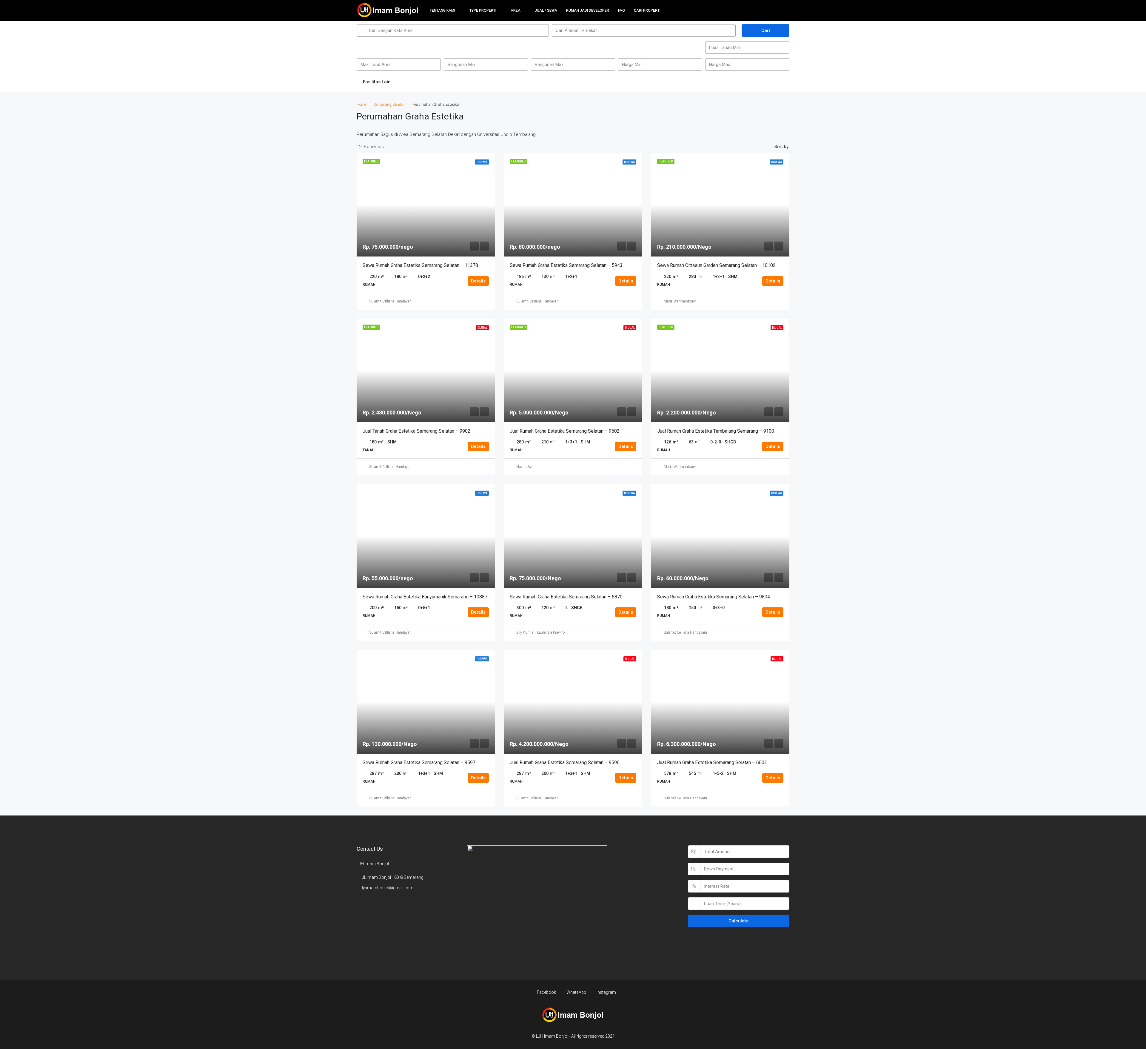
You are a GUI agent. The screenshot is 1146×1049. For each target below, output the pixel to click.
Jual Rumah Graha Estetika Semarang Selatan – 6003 (712, 762)
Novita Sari (524, 467)
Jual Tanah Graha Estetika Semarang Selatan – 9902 (416, 431)
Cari (765, 30)
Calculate (738, 921)
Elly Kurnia (524, 632)
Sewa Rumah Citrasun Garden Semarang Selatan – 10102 (716, 265)
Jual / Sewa (546, 10)
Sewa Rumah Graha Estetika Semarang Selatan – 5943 (566, 265)
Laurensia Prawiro (551, 632)
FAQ (621, 10)
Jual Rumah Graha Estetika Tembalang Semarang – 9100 (715, 431)
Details (478, 281)
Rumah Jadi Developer (587, 10)
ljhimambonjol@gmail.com (387, 887)
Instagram (606, 992)
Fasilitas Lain (376, 82)
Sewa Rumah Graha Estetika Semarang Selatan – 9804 (713, 597)
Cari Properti (647, 10)
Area (515, 10)
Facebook (546, 992)
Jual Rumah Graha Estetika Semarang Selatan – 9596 (565, 762)
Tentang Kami (442, 10)
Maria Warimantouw (680, 301)
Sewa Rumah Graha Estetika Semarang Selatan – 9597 (419, 762)
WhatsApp (576, 992)
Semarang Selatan (389, 104)
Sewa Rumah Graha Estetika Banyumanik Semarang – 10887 (425, 597)
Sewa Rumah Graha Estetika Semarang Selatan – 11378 (420, 265)
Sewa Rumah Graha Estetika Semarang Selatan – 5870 (566, 597)
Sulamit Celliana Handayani (390, 301)
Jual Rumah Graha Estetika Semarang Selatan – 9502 (565, 431)
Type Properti (482, 10)
